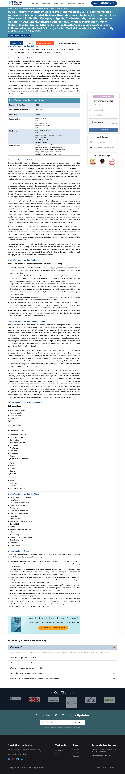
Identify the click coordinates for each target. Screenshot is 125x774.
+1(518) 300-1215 (99, 142)
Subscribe (78, 722)
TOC (29, 43)
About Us (76, 753)
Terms (98, 768)
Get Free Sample (103, 130)
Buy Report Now (105, 96)
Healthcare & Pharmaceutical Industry (36, 8)
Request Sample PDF (44, 43)
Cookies (111, 768)
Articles (57, 753)
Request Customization (67, 43)
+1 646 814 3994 (105, 3)
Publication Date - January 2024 (19, 36)
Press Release (59, 750)
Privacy (104, 768)
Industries (17, 8)
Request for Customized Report (54, 628)
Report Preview (16, 43)
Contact (76, 756)
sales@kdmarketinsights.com (104, 147)
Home (10, 8)
